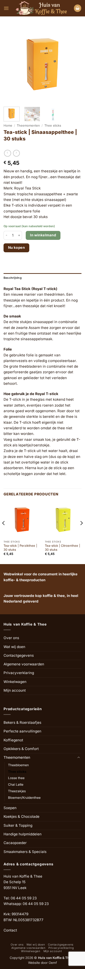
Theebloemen (18, 765)
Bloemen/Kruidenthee (24, 797)
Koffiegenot (13, 740)
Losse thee (16, 778)
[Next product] (7, 153)
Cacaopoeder (15, 843)
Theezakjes (17, 791)
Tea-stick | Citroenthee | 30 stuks (62, 547)
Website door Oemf (42, 963)
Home (8, 125)
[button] (6, 8)
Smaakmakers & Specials (25, 851)
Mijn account (15, 690)
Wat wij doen (14, 647)
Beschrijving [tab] (13, 277)
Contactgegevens (19, 655)
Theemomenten (28, 125)
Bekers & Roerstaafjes (22, 722)
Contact (10, 930)
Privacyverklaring (19, 673)
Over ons (11, 638)
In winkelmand (43, 235)
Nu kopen (16, 247)
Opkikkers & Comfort (21, 749)
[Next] (81, 532)
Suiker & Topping (18, 825)
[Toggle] (78, 757)
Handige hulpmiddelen (23, 834)
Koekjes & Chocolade (21, 816)
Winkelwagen (15, 681)
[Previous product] (16, 153)
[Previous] (4, 532)
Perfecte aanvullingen (22, 731)
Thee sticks (52, 125)
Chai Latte (15, 784)
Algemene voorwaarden (24, 664)
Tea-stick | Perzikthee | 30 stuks (20, 547)
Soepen (10, 808)
